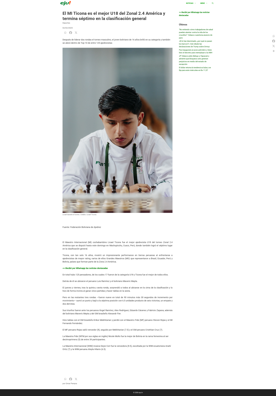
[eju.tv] (66, 3)
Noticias (189, 3)
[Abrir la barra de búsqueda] (213, 3)
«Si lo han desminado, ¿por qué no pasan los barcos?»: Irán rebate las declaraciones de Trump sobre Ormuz (195, 44)
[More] (274, 51)
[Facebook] (70, 33)
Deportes (66, 23)
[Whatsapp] (65, 33)
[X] (76, 33)
